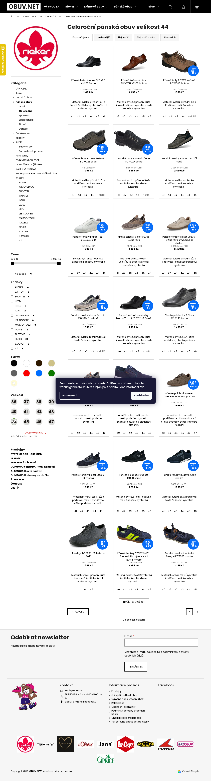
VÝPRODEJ (21, 88)
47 (195, 433)
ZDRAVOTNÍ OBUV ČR (28, 160)
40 (73, 351)
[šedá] (14, 373)
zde (142, 387)
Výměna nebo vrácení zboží (127, 699)
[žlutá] (14, 383)
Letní (22, 106)
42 (78, 116)
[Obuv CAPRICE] (105, 758)
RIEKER (21, 339)
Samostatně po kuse (31, 151)
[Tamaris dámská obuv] (45, 744)
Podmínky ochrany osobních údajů (128, 712)
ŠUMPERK (16, 484)
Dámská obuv (24, 97)
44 (91, 116)
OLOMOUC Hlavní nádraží (27, 471)
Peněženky (22, 155)
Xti (19, 348)
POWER (21, 329)
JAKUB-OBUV (24, 315)
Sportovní (24, 115)
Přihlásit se (136, 666)
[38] (39, 401)
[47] (51, 421)
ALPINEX (22, 287)
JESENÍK (16, 458)
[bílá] (26, 363)
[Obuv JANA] (105, 744)
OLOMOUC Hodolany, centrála (30, 475)
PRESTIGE (22, 334)
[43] (51, 411)
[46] (39, 421)
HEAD (20, 301)
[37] (26, 401)
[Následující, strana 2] (189, 611)
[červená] (26, 373)
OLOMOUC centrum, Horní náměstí (33, 467)
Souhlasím (141, 395)
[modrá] (39, 373)
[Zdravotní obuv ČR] (185, 744)
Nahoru (79, 611)
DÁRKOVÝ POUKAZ (26, 169)
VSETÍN (15, 488)
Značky (20, 178)
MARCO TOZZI (25, 324)
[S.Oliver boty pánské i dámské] (85, 744)
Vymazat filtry (34, 433)
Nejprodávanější (146, 37)
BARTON (22, 291)
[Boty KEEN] (145, 744)
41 (72, 116)
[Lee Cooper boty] (125, 744)
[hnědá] (39, 363)
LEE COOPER (24, 320)
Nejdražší (123, 37)
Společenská (26, 119)
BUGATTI (22, 296)
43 (84, 116)
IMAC (20, 310)
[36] (14, 401)
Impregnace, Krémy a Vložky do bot (36, 173)
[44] (14, 421)
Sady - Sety (26, 146)
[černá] (14, 363)
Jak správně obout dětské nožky (130, 721)
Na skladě (24, 274)
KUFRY (19, 142)
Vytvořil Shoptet (191, 771)
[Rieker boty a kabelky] (25, 744)
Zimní (22, 124)
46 (104, 116)
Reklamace (117, 703)
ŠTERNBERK (18, 479)
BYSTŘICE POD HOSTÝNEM (26, 454)
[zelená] (51, 373)
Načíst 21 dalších (133, 602)
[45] (26, 421)
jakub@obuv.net (74, 690)
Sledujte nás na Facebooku (80, 701)
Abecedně (170, 37)
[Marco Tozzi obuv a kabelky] (65, 744)
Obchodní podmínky (123, 707)
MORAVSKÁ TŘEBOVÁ (24, 462)
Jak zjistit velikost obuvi (124, 695)
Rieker (19, 93)
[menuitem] (51, 6)
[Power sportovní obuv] (165, 744)
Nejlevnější (104, 37)
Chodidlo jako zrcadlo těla (126, 718)
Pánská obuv (24, 102)
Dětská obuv (23, 133)
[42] (39, 411)
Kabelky (20, 137)
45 (97, 116)
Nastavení (69, 395)
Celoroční (25, 111)
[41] (26, 411)
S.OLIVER (22, 343)
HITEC (21, 306)
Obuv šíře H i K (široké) (29, 164)
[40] (14, 411)
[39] (51, 401)
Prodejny (116, 691)
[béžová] (51, 363)
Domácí (23, 128)
